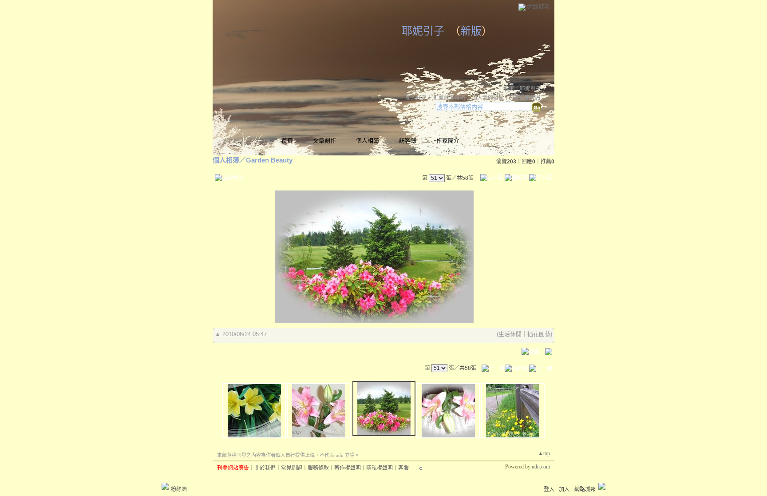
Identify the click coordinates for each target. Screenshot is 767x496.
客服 (403, 468)
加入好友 (416, 98)
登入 (549, 489)
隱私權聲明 (379, 468)
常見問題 (291, 468)
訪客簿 (407, 140)
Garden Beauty (269, 160)
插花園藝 (538, 334)
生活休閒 (510, 334)
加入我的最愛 (488, 98)
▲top (544, 453)
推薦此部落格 (449, 98)
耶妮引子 (423, 31)
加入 (564, 489)
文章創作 (324, 140)
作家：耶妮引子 (522, 89)
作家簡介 (447, 140)
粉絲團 (179, 489)
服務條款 (318, 468)
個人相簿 (367, 140)
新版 (471, 31)
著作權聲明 (347, 468)
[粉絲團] (165, 486)
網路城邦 (538, 6)
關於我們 (265, 468)
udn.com (541, 467)
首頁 (287, 140)
